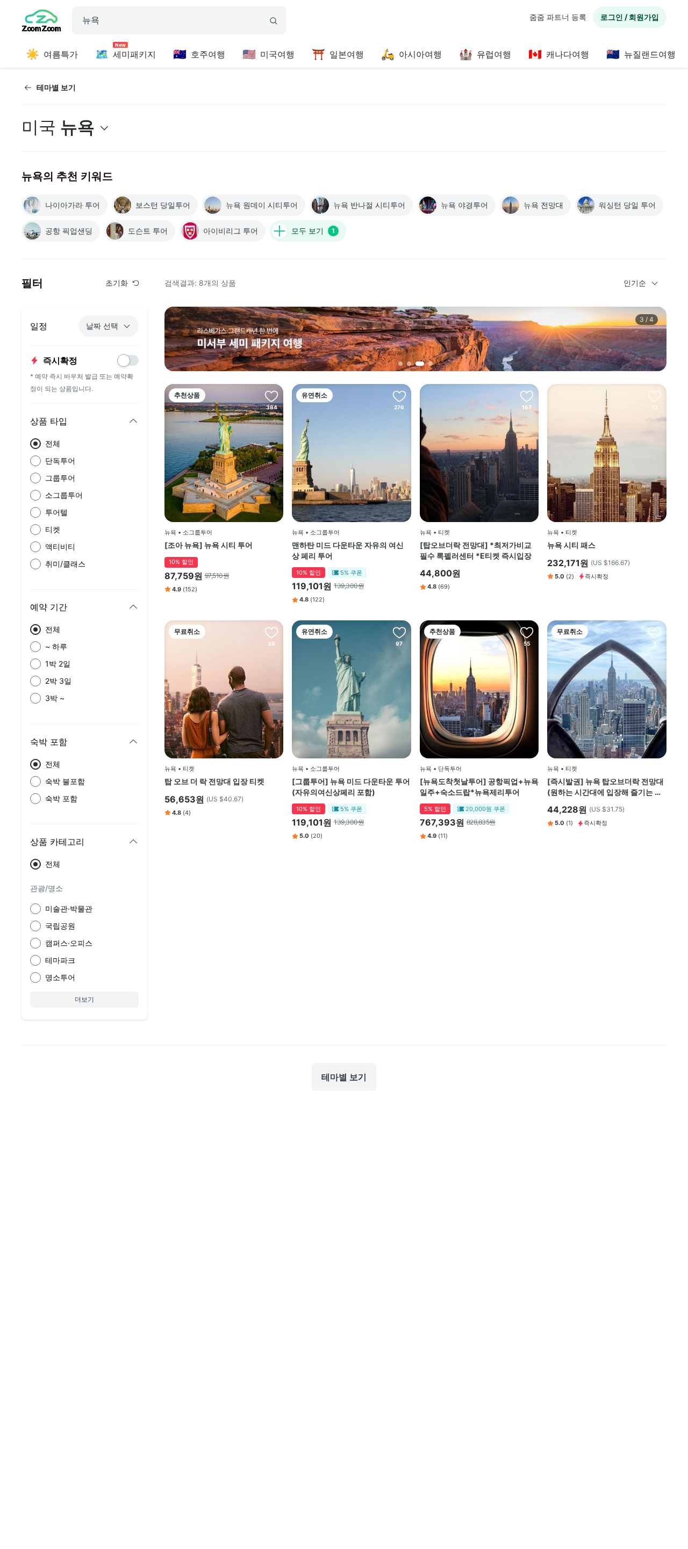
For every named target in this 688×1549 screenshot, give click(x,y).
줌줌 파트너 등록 (557, 16)
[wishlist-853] (399, 396)
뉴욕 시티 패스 (571, 544)
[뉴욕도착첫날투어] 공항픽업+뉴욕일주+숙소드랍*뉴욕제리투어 (479, 787)
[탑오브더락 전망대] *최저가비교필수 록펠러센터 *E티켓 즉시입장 (476, 550)
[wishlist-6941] (654, 396)
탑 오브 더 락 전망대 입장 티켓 (214, 781)
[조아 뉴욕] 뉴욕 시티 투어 (208, 544)
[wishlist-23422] (654, 632)
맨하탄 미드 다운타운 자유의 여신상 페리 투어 (348, 550)
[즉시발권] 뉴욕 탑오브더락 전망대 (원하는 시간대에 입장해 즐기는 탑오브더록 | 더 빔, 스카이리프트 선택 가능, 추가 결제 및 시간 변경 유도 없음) (606, 787)
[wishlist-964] (271, 632)
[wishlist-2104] (399, 632)
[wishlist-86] (271, 396)
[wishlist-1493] (526, 632)
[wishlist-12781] (526, 396)
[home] (41, 22)
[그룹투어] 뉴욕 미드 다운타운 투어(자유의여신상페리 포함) (351, 787)
